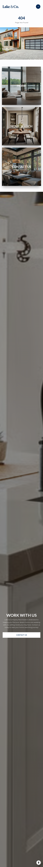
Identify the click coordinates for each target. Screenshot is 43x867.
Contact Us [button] (21, 635)
